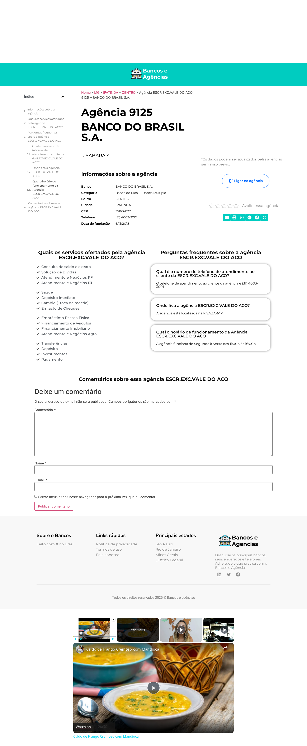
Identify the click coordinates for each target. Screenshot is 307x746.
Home (86, 92)
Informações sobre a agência (41, 111)
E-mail (40, 480)
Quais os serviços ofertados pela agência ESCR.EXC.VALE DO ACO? (46, 123)
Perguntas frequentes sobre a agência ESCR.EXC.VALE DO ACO (44, 136)
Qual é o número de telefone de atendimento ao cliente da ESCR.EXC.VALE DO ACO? (48, 154)
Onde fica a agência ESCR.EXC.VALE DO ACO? (46, 172)
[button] (63, 96)
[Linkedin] (219, 574)
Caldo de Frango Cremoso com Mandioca (122, 649)
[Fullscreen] (113, 639)
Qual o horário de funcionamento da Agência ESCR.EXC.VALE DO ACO (46, 189)
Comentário (45, 409)
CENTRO (129, 92)
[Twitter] (229, 574)
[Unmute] (80, 639)
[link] (80, 649)
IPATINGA (110, 92)
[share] (225, 647)
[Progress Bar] (94, 636)
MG (97, 92)
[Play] (75, 639)
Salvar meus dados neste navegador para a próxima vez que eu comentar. (97, 497)
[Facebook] (238, 574)
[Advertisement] (153, 31)
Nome (40, 463)
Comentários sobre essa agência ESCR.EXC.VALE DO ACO (44, 207)
